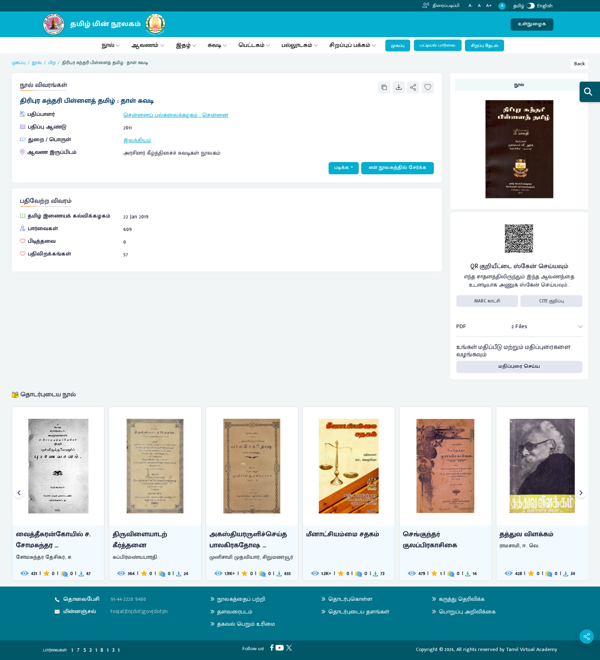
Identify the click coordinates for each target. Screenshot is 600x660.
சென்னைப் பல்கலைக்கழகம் (160, 115)
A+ (489, 5)
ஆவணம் (145, 45)
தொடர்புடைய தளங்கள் (358, 611)
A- (471, 5)
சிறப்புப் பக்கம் (349, 45)
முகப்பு (397, 45)
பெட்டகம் (251, 45)
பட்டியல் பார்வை (438, 45)
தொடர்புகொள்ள (350, 599)
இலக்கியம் (137, 140)
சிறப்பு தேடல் (484, 45)
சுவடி (214, 45)
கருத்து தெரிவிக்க (461, 599)
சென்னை (215, 115)
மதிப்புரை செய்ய (519, 366)
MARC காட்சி (487, 301)
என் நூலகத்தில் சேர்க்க (398, 167)
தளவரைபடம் (234, 611)
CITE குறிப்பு (551, 301)
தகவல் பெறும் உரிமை (246, 624)
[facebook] (273, 647)
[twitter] (290, 647)
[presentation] (19, 494)
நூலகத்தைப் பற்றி (241, 599)
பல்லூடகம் (297, 45)
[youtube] (281, 647)
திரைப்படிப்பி (445, 5)
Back (579, 64)
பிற (52, 62)
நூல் (108, 45)
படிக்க (341, 167)
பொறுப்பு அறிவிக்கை (467, 611)
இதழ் (183, 45)
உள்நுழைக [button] (532, 24)
